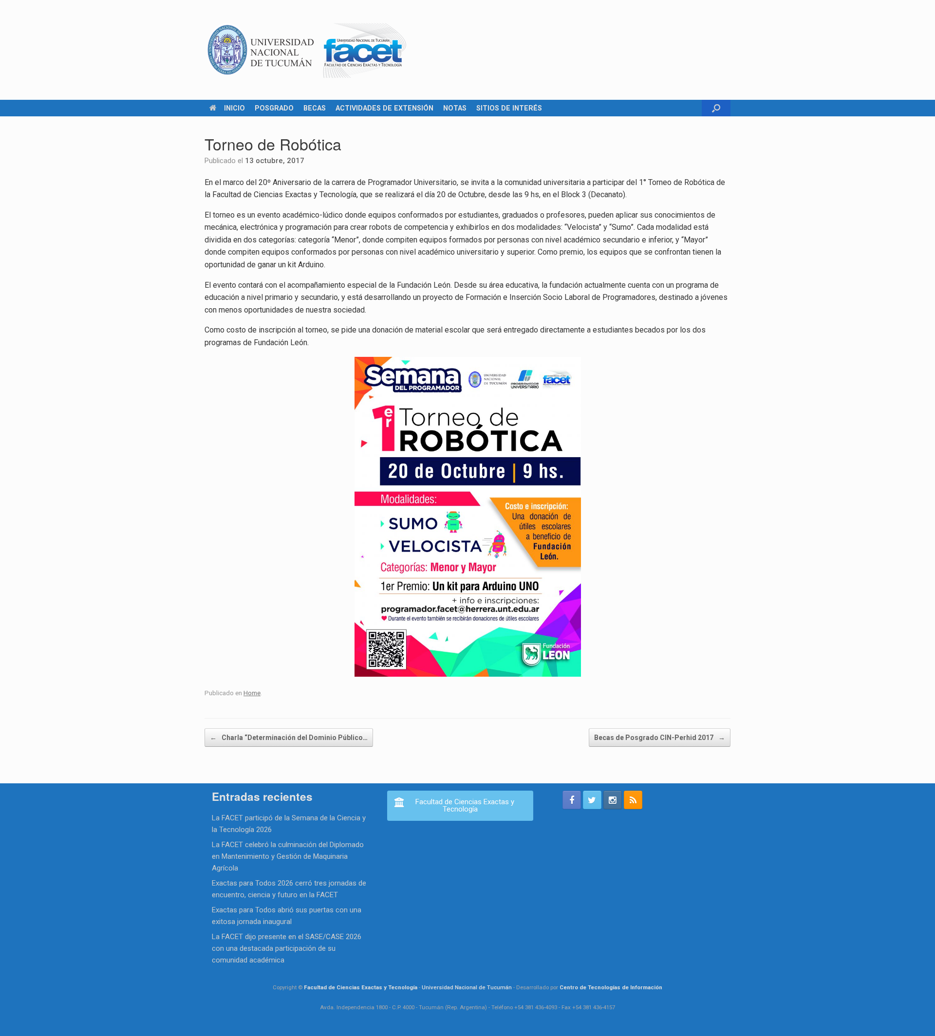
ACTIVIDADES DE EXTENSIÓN (384, 108)
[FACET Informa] (307, 50)
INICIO (234, 108)
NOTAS (455, 108)
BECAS (314, 108)
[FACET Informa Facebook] (571, 800)
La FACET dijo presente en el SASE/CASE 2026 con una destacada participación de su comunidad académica (286, 948)
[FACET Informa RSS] (633, 800)
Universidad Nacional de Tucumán (467, 987)
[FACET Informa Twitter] (592, 800)
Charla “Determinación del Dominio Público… (289, 737)
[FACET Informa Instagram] (612, 800)
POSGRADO (274, 108)
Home (252, 693)
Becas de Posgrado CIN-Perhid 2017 (659, 737)
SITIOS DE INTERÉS (509, 108)
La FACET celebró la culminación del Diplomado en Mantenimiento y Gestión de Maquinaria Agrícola (288, 856)
